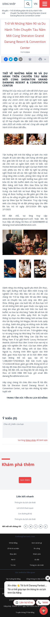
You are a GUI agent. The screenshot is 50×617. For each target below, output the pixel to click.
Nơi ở (13, 559)
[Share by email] (20, 59)
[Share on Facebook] (6, 59)
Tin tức (13, 565)
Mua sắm (13, 554)
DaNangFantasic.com (25, 536)
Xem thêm (25, 480)
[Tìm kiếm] (28, 4)
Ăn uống (37, 548)
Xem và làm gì (37, 543)
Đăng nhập (9, 3)
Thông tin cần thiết (37, 565)
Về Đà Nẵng (13, 543)
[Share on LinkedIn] (15, 59)
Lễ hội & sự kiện (13, 548)
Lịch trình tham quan (25, 508)
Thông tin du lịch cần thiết (25, 502)
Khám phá (37, 554)
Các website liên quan (25, 572)
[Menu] (44, 4)
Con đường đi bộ (25, 513)
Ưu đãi (36, 559)
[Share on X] (10, 59)
